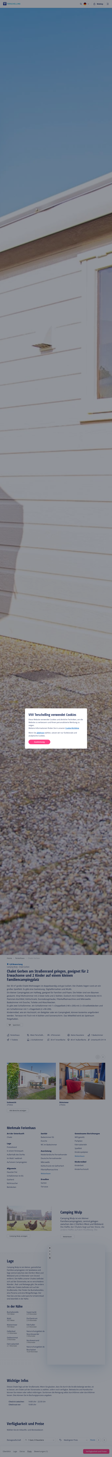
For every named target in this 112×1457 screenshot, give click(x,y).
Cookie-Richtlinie (72, 728)
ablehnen (40, 733)
